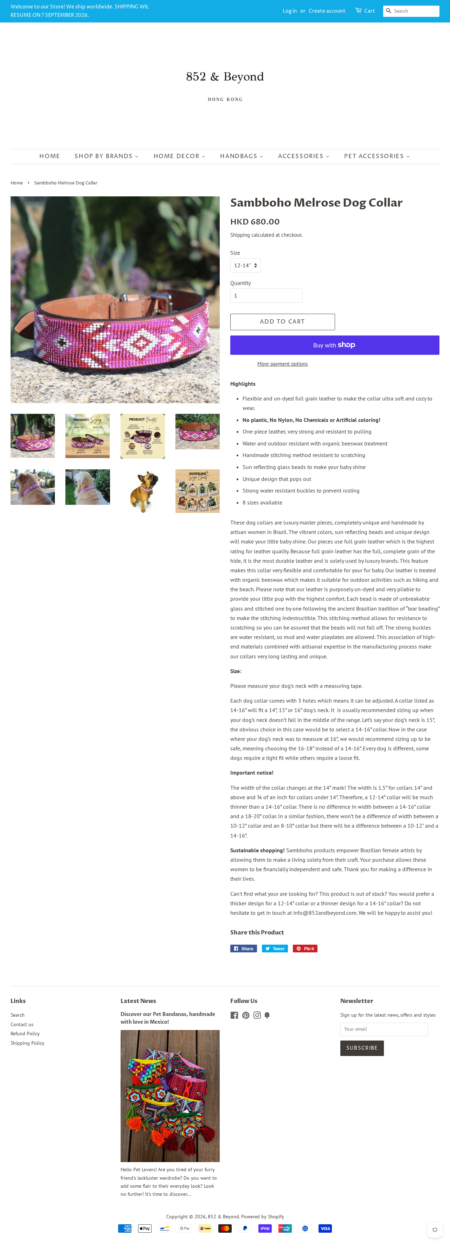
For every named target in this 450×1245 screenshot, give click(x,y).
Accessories (302, 156)
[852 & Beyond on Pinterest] (246, 1016)
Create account (327, 11)
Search (18, 1015)
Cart (369, 11)
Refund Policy (25, 1033)
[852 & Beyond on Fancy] (267, 1016)
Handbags (239, 156)
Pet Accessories (375, 156)
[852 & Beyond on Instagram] (257, 1016)
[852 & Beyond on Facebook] (234, 1016)
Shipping (240, 235)
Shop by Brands (105, 156)
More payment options (282, 363)
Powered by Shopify (262, 1216)
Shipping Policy (27, 1043)
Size (235, 252)
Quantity (240, 282)
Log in (290, 11)
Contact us (22, 1024)
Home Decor (178, 156)
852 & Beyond (223, 1216)
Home (49, 156)
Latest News (138, 1001)
